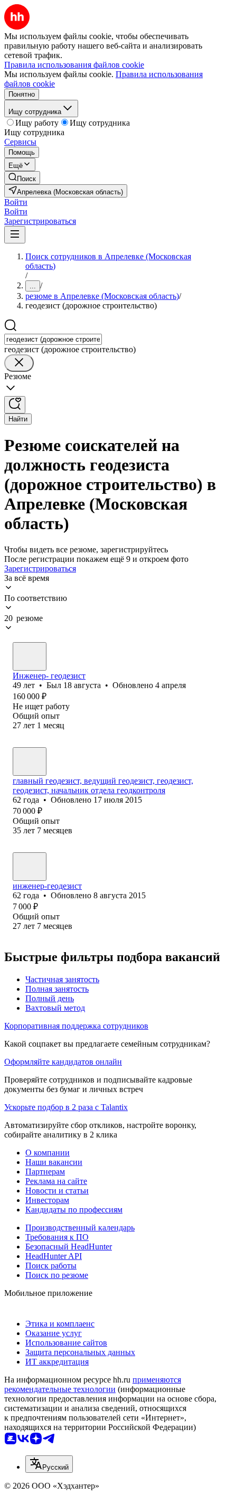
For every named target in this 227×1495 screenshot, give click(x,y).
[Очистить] (19, 363)
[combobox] (53, 339)
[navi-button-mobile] (14, 234)
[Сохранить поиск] (14, 404)
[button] (15, 202)
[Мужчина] (29, 656)
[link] (22, 177)
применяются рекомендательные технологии (92, 1384)
